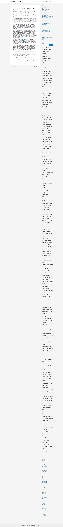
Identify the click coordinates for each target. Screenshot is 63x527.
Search (43, 43)
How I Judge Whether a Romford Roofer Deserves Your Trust (47, 73)
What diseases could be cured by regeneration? (47, 385)
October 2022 (44, 513)
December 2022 (44, 510)
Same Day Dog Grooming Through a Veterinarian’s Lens (47, 405)
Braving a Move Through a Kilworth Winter (47, 67)
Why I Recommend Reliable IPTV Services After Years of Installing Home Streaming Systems (47, 337)
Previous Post (14, 66)
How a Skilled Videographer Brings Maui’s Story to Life (47, 231)
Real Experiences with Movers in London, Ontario (47, 392)
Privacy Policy (46, 1)
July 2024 (43, 487)
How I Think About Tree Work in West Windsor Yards (46, 146)
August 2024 (44, 486)
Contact (37, 1)
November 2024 (44, 482)
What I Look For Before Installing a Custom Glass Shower (47, 89)
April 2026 (43, 461)
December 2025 (44, 466)
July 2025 (43, 472)
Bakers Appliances (15, 1)
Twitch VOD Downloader (23, 39)
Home (40, 1)
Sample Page (51, 1)
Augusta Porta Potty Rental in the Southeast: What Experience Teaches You (47, 444)
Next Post (35, 66)
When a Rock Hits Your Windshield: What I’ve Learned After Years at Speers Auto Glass (47, 279)
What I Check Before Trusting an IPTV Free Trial (47, 133)
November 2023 (44, 497)
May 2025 (43, 475)
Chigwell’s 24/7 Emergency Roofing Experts (47, 246)
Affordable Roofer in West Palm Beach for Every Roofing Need (47, 139)
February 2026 (44, 464)
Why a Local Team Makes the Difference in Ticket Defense (47, 411)
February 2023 (44, 508)
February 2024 (44, 493)
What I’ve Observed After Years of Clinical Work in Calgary (47, 418)
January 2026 (44, 465)
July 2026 (43, 459)
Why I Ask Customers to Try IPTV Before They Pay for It (47, 95)
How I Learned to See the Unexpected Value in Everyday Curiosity (47, 398)
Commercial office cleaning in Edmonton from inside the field (47, 117)
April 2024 (43, 491)
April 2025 (43, 476)
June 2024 (43, 488)
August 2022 (44, 515)
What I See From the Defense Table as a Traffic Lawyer (47, 198)
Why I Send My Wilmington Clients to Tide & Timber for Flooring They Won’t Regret (47, 376)
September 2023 (44, 499)
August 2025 (44, 471)
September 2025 (44, 470)
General (14, 9)
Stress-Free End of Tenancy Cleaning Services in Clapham (47, 329)
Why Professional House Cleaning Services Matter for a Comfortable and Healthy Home (47, 365)
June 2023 (43, 503)
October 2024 (44, 483)
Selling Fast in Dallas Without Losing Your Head (47, 185)
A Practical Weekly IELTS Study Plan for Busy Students (47, 102)
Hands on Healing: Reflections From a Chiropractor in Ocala (47, 253)
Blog (34, 1)
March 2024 (44, 492)
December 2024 (44, 481)
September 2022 (44, 514)
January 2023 (44, 509)
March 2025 (44, 477)
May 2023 (43, 504)
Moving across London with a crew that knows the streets (47, 170)
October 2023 (44, 498)
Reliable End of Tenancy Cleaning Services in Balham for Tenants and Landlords (47, 320)
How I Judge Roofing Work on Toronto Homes (47, 51)
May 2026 (43, 460)
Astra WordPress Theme (38, 525)
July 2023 (43, 502)
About (32, 1)
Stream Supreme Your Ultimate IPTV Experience (47, 192)
